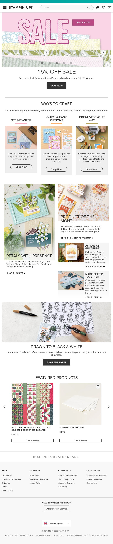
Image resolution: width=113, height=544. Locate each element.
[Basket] (109, 7)
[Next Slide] (108, 409)
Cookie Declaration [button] (99, 536)
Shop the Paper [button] (56, 362)
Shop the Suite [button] (15, 273)
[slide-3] (70, 63)
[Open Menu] (4, 7)
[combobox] (67, 7)
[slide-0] (49, 63)
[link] (103, 7)
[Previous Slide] (5, 409)
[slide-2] (63, 63)
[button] (97, 7)
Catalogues (93, 470)
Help (4, 470)
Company (35, 470)
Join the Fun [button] (92, 297)
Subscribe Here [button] (93, 266)
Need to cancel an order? (56, 503)
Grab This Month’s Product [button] (76, 238)
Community (64, 470)
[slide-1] (56, 63)
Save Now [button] (56, 85)
